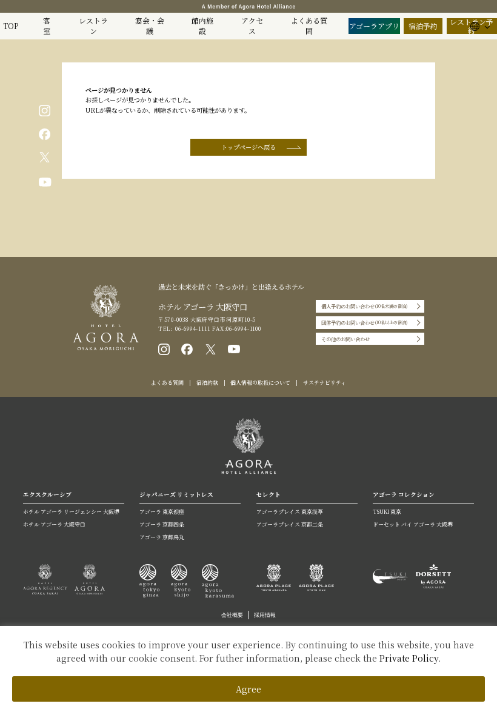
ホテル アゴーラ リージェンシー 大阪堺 (71, 512)
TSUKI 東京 (387, 512)
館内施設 (202, 25)
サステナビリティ (324, 383)
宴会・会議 (149, 25)
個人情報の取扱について (260, 383)
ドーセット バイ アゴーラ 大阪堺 (413, 524)
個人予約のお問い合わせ (364, 306)
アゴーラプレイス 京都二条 (289, 524)
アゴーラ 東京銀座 (161, 512)
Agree (248, 689)
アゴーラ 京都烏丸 (161, 537)
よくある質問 (309, 25)
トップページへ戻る (248, 146)
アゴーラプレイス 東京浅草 (289, 512)
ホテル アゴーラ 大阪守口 (54, 524)
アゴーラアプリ (374, 26)
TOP (10, 26)
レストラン (93, 25)
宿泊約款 (207, 383)
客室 (46, 25)
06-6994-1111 (191, 329)
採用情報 (265, 615)
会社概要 (232, 615)
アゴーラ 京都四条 (161, 524)
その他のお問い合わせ (345, 338)
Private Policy (408, 658)
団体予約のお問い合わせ (364, 322)
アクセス (252, 25)
